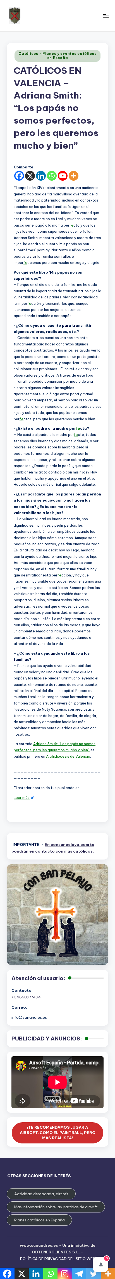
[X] (30, 176)
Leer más (22, 797)
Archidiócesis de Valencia (68, 756)
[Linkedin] (41, 176)
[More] (73, 176)
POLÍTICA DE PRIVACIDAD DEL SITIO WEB (57, 1258)
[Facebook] (19, 176)
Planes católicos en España (39, 1219)
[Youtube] (63, 176)
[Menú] (105, 15)
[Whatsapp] (52, 176)
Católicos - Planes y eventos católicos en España (57, 55)
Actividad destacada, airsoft (41, 1193)
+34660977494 (26, 997)
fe (71, 225)
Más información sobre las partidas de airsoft (56, 1206)
